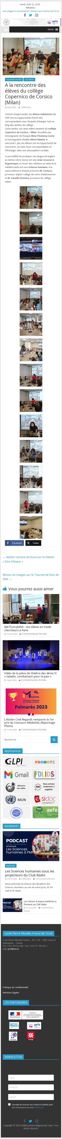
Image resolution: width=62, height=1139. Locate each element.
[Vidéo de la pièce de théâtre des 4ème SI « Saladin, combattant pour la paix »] (31, 642)
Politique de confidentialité (15, 987)
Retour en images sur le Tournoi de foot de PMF (31, 577)
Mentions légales (11, 992)
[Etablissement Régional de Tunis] (31, 20)
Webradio (10, 865)
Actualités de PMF (13, 79)
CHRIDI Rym (26, 107)
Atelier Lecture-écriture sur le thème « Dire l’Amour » (28, 559)
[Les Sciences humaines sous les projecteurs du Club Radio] (31, 832)
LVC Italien (29, 79)
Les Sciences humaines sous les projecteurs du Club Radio (29, 873)
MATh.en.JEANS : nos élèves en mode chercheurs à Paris (27, 628)
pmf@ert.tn (13, 948)
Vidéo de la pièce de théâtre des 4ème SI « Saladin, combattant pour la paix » (30, 674)
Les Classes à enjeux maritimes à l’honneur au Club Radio (40, 903)
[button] (51, 29)
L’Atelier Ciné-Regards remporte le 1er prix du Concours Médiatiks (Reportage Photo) (29, 723)
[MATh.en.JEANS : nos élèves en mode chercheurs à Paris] (31, 596)
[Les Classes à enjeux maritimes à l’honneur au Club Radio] (12, 900)
